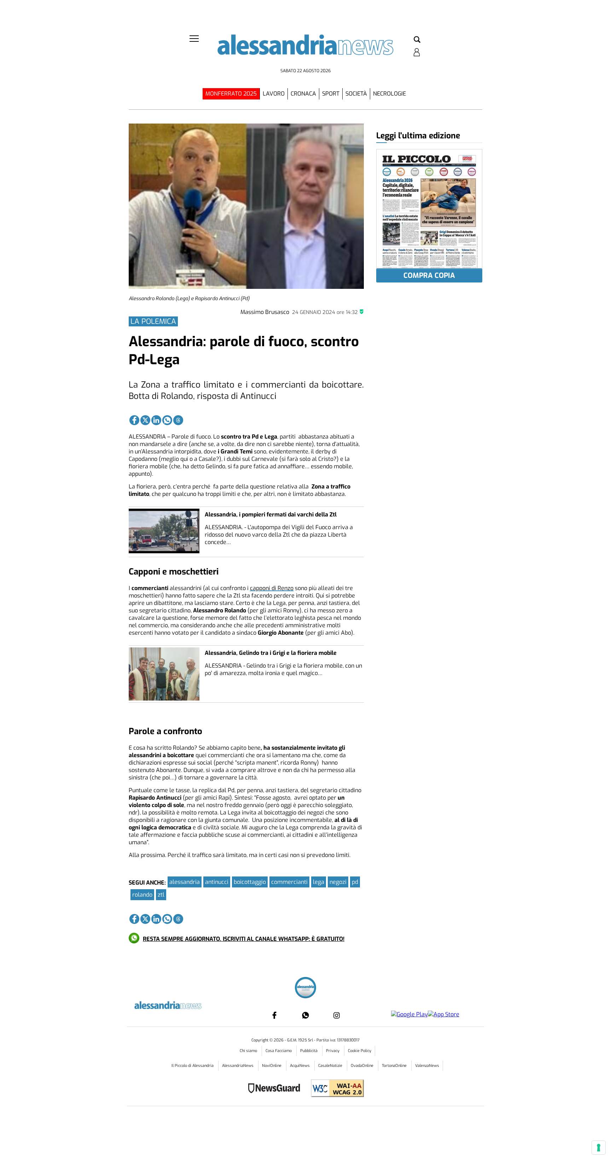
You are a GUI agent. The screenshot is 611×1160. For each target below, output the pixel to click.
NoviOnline (272, 1065)
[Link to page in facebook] (134, 420)
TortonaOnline (395, 1065)
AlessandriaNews (238, 1065)
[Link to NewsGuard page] (276, 1089)
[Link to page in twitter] (145, 420)
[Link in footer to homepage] (305, 988)
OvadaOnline (362, 1065)
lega (318, 882)
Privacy (333, 1050)
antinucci (216, 882)
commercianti (289, 882)
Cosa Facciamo (279, 1050)
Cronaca (303, 93)
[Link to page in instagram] (337, 1015)
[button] (417, 40)
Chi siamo (249, 1050)
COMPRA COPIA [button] (429, 275)
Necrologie (389, 93)
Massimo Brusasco (264, 312)
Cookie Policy (359, 1050)
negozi (338, 882)
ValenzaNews (427, 1065)
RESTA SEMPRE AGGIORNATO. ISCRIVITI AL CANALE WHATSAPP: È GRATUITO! (243, 939)
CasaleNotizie (330, 1065)
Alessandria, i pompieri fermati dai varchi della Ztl (271, 514)
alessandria (184, 882)
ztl (161, 894)
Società (356, 93)
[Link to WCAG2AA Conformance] (335, 1089)
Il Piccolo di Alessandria (193, 1065)
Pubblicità (309, 1050)
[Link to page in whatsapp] (167, 420)
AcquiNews (300, 1065)
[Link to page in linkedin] (156, 420)
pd (355, 882)
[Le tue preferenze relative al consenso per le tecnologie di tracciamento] (598, 1147)
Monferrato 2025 (231, 93)
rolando (142, 894)
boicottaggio (250, 882)
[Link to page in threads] (178, 420)
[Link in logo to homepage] (305, 49)
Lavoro (274, 93)
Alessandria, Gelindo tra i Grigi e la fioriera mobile (271, 653)
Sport (330, 93)
